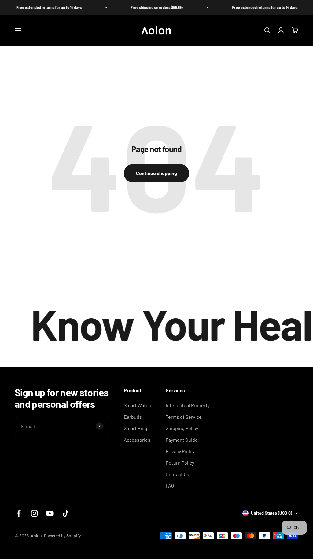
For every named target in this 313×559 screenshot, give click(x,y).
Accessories (137, 440)
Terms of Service (184, 417)
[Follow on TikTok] (65, 513)
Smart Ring (135, 428)
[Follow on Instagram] (34, 513)
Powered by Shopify (62, 535)
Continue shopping (156, 173)
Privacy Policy (180, 451)
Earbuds (133, 417)
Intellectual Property (188, 405)
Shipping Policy (182, 428)
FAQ (170, 485)
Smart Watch (137, 405)
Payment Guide (182, 440)
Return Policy (180, 463)
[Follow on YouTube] (50, 513)
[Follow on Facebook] (19, 513)
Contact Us (177, 474)
